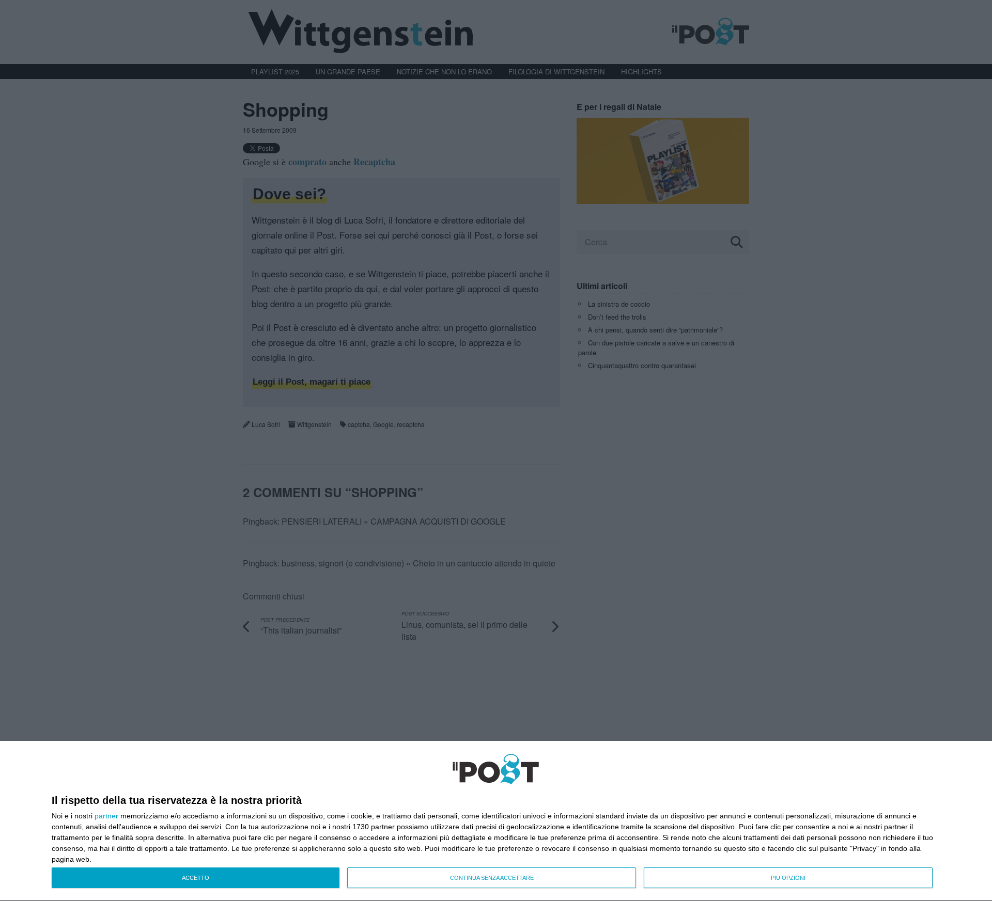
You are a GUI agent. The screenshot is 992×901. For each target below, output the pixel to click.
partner (106, 815)
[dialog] (496, 821)
